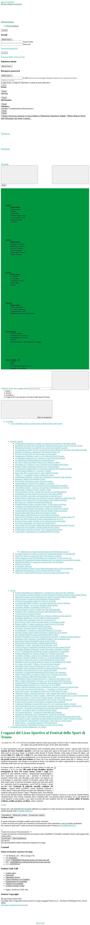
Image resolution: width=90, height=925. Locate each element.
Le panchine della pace (23, 566)
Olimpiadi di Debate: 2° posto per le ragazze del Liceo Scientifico (39, 562)
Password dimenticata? (9, 48)
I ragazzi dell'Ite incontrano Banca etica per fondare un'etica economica (41, 511)
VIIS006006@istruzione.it (30, 860)
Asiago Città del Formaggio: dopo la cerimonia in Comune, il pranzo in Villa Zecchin (46, 687)
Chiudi (4, 91)
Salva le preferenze (19, 838)
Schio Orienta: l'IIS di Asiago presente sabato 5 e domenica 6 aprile (40, 622)
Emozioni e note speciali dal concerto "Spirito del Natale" (36, 670)
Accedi (4, 30)
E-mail (25, 78)
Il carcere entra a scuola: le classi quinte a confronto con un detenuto (40, 702)
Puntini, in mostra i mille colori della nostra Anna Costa (35, 677)
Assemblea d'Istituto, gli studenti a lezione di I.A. (33, 607)
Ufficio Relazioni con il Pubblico (18, 879)
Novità (8, 393)
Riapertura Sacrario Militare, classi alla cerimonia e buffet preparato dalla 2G (43, 616)
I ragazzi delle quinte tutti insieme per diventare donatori (35, 513)
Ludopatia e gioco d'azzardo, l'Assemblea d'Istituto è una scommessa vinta (42, 639)
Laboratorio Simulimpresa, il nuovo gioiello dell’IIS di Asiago (38, 571)
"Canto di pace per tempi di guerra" (28, 614)
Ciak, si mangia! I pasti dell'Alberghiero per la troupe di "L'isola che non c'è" (43, 558)
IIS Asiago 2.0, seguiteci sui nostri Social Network (33, 502)
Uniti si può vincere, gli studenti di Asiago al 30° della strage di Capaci (41, 691)
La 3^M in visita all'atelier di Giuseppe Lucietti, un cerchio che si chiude (41, 509)
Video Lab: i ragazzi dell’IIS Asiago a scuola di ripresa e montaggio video (42, 573)
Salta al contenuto (7, 2)
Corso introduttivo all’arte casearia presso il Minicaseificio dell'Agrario (36, 424)
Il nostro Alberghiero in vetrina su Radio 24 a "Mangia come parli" (39, 654)
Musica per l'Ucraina (22, 564)
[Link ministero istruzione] (11, 4)
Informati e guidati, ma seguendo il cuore (30, 479)
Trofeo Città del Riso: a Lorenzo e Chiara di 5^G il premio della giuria (41, 675)
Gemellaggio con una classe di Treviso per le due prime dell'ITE (38, 494)
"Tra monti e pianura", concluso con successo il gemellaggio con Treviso (42, 488)
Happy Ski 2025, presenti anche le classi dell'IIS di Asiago (36, 473)
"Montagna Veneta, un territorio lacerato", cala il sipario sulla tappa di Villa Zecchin (46, 693)
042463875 (13, 858)
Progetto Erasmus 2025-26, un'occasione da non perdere (36, 454)
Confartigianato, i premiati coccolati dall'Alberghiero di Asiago (38, 630)
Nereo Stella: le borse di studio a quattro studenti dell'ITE (36, 643)
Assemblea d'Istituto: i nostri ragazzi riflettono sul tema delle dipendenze (41, 656)
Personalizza (6, 815)
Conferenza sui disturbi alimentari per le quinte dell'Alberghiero (38, 506)
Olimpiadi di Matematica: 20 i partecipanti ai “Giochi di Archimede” (40, 714)
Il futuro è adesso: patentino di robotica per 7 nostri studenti (37, 467)
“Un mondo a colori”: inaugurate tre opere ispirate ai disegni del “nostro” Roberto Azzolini (48, 719)
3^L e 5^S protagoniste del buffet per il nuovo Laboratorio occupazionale (42, 651)
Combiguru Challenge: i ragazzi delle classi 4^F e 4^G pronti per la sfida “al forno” (46, 704)
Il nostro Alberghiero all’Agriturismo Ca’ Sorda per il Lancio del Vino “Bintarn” (44, 593)
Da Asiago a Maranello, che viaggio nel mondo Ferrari (35, 523)
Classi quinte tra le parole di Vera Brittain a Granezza (34, 483)
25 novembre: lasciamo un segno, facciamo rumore (34, 481)
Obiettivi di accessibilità (14, 884)
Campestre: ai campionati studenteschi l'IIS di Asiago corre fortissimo (40, 672)
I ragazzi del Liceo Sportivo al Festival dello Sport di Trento (37, 527)
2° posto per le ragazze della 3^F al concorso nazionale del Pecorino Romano (43, 469)
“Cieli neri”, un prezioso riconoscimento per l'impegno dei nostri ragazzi (41, 708)
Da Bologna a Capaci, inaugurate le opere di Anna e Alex (36, 645)
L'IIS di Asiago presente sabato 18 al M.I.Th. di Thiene (35, 601)
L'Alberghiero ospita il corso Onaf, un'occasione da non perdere (38, 530)
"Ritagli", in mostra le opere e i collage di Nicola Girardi (36, 710)
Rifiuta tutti (20, 815)
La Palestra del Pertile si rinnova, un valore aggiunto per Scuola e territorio (42, 603)
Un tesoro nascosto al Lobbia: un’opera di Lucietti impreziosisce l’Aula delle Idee (45, 554)
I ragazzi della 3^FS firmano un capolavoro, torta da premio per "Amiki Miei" (44, 683)
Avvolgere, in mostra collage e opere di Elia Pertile (33, 628)
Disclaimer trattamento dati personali (14, 905)
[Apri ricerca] (70, 174)
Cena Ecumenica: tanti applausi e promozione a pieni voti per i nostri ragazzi (43, 721)
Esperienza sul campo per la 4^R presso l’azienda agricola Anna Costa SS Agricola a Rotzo (49, 446)
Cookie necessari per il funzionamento (15, 832)
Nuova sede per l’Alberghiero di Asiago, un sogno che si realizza (39, 725)
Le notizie (9, 395)
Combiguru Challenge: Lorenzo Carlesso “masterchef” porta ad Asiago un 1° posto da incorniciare (51, 695)
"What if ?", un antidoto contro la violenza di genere (34, 475)
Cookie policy (11, 873)
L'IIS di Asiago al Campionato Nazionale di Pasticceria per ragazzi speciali (42, 647)
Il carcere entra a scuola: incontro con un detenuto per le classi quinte (40, 521)
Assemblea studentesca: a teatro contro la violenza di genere (37, 618)
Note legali (10, 875)
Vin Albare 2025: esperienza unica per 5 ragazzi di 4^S (35, 620)
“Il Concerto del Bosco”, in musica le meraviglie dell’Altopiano (38, 712)
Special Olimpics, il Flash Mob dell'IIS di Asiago (33, 626)
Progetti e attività (16, 441)
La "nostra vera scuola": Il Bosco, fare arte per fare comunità (37, 664)
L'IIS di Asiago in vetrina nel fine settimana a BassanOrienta (37, 599)
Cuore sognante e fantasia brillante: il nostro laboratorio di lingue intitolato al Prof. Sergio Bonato (51, 595)
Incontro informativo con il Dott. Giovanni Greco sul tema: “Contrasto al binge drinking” (48, 637)
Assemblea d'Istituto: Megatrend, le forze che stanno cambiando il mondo (42, 649)
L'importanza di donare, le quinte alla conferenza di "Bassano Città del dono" (43, 477)
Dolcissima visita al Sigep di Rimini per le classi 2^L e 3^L (37, 666)
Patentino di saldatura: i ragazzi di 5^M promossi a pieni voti (37, 452)
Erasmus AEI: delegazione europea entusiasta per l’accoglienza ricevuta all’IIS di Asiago (47, 560)
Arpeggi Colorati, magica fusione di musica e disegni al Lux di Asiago (41, 633)
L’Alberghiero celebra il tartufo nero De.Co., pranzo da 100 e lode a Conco (43, 679)
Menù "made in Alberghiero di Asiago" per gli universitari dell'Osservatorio (43, 681)
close (4, 185)
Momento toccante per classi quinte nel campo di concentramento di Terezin (43, 662)
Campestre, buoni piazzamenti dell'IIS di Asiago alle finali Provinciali (40, 668)
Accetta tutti (36, 815)
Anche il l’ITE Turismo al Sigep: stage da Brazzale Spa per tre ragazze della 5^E (45, 517)
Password (26, 44)
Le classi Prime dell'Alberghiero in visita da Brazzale (34, 460)
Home (8, 391)
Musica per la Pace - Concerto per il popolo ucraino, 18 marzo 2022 (40, 698)
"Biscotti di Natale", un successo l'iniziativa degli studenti (36, 605)
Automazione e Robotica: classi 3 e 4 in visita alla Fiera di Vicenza (39, 456)
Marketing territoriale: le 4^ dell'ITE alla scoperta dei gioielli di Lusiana (41, 448)
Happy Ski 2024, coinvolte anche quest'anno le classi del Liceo (38, 496)
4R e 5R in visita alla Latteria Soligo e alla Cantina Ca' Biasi (37, 462)
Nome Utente (28, 42)
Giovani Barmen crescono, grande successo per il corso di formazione (41, 492)
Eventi (13, 591)
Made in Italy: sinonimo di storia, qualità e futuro (33, 490)
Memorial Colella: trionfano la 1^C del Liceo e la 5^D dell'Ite (37, 685)
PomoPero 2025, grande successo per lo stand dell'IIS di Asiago (38, 612)
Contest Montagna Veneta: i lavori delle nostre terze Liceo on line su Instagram (44, 568)
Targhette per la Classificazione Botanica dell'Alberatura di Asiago (44, 552)
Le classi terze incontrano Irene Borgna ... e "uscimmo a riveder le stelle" (42, 689)
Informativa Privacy (13, 877)
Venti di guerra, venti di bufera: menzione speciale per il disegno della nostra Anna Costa (47, 716)
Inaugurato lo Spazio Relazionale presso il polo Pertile (35, 641)
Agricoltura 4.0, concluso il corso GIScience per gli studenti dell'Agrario (41, 465)
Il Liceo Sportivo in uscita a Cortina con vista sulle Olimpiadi (37, 609)
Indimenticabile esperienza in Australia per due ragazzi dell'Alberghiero (41, 486)
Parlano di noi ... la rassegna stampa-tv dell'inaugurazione (36, 723)
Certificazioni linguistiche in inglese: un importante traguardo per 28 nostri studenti (45, 444)
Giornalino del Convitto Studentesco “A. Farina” (28, 727)
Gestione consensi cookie (15, 886)
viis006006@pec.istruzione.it (30, 862)
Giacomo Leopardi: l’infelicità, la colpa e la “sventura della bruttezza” (40, 658)
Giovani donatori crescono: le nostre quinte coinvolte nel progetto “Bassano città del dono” (48, 706)
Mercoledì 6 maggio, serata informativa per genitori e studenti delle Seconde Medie (45, 597)
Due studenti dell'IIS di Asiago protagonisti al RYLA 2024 (36, 635)
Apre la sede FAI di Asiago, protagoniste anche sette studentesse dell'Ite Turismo (44, 525)
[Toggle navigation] (19, 174)
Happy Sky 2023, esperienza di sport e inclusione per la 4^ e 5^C (39, 519)
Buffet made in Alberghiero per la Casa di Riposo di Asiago (37, 515)
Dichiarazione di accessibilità (16, 881)
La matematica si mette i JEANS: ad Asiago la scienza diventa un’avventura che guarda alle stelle (51, 450)
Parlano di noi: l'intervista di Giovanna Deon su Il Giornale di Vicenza (41, 500)
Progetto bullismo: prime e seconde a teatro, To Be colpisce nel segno (40, 504)
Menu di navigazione (44, 417)
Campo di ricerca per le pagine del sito (15, 388)
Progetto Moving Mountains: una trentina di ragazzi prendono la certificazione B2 (45, 498)
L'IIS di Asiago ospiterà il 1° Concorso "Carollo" (33, 471)
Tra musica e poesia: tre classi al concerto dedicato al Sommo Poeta (40, 660)
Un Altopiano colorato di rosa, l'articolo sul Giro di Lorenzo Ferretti (40, 458)
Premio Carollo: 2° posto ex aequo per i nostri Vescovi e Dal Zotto (39, 624)
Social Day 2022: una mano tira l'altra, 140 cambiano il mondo (38, 556)
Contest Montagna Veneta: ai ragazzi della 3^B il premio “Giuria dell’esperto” (44, 700)
